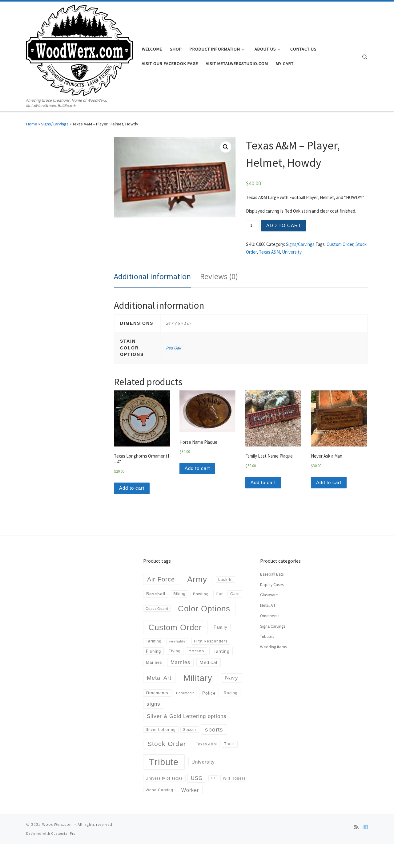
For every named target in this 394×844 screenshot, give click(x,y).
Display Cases (271, 584)
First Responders (210, 641)
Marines (154, 662)
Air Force (161, 579)
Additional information (152, 276)
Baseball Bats (271, 574)
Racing (231, 693)
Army (197, 579)
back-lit (225, 579)
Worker (190, 790)
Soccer (189, 730)
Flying (175, 651)
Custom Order (340, 244)
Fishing (153, 651)
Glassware (269, 594)
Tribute (164, 762)
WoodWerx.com (57, 824)
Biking (179, 594)
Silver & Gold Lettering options (187, 716)
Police (209, 693)
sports (214, 729)
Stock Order (166, 743)
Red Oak (173, 348)
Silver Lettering (161, 730)
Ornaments (157, 693)
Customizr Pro (63, 833)
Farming (154, 641)
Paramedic (185, 693)
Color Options (204, 608)
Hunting (221, 651)
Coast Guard (157, 608)
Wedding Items (273, 647)
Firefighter (178, 641)
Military (197, 678)
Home (31, 124)
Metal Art (159, 678)
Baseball (155, 593)
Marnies (180, 662)
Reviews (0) (219, 276)
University (292, 252)
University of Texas (164, 778)
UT (213, 778)
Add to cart (283, 225)
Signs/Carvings (55, 124)
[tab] (152, 276)
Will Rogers (234, 778)
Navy (231, 678)
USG (197, 778)
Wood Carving (159, 790)
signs (153, 704)
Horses (196, 650)
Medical (208, 662)
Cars (234, 594)
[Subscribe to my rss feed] (356, 827)
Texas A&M (269, 252)
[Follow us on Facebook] (366, 827)
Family (220, 627)
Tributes (267, 636)
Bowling (201, 594)
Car (219, 594)
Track (229, 744)
